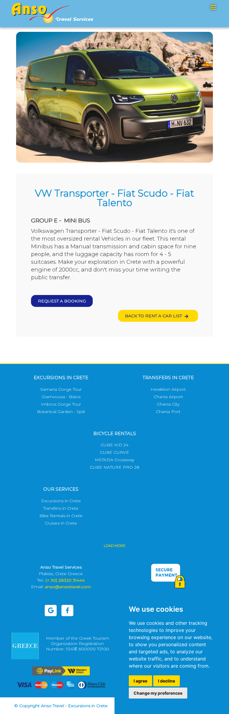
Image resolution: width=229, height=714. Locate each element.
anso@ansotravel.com (68, 586)
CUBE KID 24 (114, 445)
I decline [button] (166, 680)
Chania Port (168, 411)
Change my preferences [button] (158, 693)
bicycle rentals (114, 433)
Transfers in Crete (60, 508)
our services (60, 489)
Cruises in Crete (61, 523)
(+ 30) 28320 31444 (65, 580)
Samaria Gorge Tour (61, 389)
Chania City (168, 404)
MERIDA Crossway (114, 459)
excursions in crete (61, 377)
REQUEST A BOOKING (62, 301)
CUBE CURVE (114, 452)
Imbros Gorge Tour (61, 404)
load (115, 545)
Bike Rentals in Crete (61, 515)
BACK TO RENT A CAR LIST (154, 315)
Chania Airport (168, 396)
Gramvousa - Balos (61, 396)
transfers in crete (168, 377)
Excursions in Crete (61, 500)
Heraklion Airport (168, 389)
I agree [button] (140, 680)
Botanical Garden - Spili (61, 411)
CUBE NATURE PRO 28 (115, 467)
